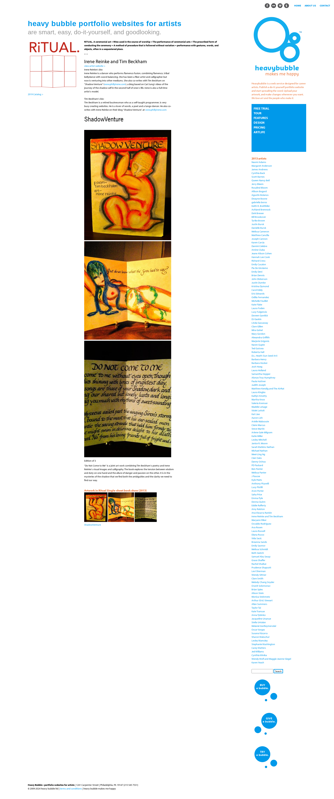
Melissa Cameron (260, 231)
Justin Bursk (258, 224)
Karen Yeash (258, 662)
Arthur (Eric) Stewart (262, 600)
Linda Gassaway (260, 322)
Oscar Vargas (258, 629)
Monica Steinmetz (261, 596)
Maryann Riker (259, 520)
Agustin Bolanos (260, 195)
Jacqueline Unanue (261, 618)
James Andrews (260, 169)
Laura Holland (259, 370)
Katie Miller (257, 436)
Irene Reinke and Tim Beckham (267, 516)
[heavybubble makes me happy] (278, 78)
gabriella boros (259, 202)
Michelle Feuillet (260, 300)
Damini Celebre (259, 246)
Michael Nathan (260, 450)
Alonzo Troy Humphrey (263, 377)
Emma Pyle (257, 498)
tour (257, 113)
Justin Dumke (259, 282)
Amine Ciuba (258, 249)
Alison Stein (258, 593)
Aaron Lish (257, 417)
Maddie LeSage (259, 406)
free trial (261, 108)
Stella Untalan (259, 622)
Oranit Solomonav (261, 585)
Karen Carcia (258, 242)
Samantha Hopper (261, 373)
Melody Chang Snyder (263, 582)
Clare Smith (257, 578)
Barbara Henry (259, 359)
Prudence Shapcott (261, 567)
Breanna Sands (259, 542)
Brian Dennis (258, 275)
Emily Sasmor (258, 545)
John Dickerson (259, 279)
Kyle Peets (257, 479)
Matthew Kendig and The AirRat (268, 388)
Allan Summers (259, 604)
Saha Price (257, 494)
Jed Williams (258, 651)
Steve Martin (258, 428)
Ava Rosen (257, 527)
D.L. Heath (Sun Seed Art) (264, 355)
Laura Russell (258, 531)
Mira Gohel (257, 330)
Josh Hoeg (257, 366)
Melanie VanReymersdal (264, 626)
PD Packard (257, 465)
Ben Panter (257, 468)
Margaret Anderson (262, 165)
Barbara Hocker (260, 363)
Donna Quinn (258, 501)
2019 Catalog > (35, 94)
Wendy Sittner (259, 574)
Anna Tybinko (259, 615)
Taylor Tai (256, 607)
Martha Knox (258, 399)
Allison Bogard (259, 191)
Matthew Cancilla (260, 235)
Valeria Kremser (260, 403)
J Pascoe (256, 476)
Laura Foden (258, 308)
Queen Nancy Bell (261, 180)
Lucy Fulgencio (259, 311)
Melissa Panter (259, 472)
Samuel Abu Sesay (261, 556)
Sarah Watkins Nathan (263, 447)
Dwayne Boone (259, 198)
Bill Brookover (259, 216)
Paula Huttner (259, 381)
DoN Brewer (258, 213)
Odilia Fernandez (260, 297)
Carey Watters (259, 647)
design (259, 123)
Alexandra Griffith (261, 337)
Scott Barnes (258, 176)
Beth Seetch (258, 552)
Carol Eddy (257, 289)
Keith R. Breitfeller (261, 205)
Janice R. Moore (260, 443)
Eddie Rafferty (259, 505)
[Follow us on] (267, 5)
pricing (259, 127)
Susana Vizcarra (260, 633)
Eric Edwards (258, 293)
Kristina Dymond (260, 286)
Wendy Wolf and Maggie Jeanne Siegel (271, 658)
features (261, 118)
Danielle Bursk (259, 227)
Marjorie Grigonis (260, 341)
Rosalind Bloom (260, 187)
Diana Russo (258, 534)
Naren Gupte (258, 344)
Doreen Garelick (260, 315)
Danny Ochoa (259, 461)
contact (325, 5)
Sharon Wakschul (260, 636)
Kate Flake (257, 304)
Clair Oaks (257, 458)
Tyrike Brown (258, 220)
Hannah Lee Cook (261, 257)
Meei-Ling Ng (258, 454)
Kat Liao (256, 414)
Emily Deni (257, 271)
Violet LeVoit (258, 410)
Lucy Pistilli (257, 487)
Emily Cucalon (259, 264)
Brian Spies (257, 589)
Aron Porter (258, 490)
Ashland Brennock (261, 209)
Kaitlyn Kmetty (259, 395)
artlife (259, 132)
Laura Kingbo (258, 392)
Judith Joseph (259, 384)
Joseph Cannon (260, 238)
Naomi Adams (259, 162)
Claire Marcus (258, 425)
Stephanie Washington (263, 644)
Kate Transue (258, 611)
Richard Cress (258, 260)
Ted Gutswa (258, 348)
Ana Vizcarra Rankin (262, 512)
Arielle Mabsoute (260, 421)
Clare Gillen (257, 326)
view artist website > (94, 65)
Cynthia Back (258, 173)
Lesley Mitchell (259, 439)
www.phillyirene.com (115, 84)
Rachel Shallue (259, 563)
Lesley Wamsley (260, 640)
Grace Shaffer (258, 560)
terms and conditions (71, 788)
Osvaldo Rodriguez (261, 523)
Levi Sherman (259, 571)
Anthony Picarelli (260, 483)
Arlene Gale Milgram (262, 432)
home (297, 5)
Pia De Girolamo (260, 268)
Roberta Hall (258, 352)
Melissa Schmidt (260, 549)
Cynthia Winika (259, 655)
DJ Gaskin (256, 319)
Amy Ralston (258, 509)
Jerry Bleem (258, 184)
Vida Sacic (257, 538)
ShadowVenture (92, 524)
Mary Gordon (258, 333)
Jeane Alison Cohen (262, 253)
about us (310, 5)
